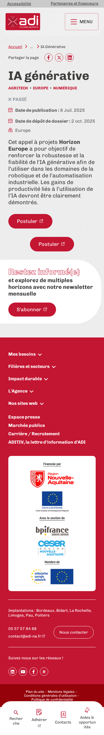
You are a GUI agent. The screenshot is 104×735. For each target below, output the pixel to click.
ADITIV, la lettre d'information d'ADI (47, 442)
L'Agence (17, 391)
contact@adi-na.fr (24, 636)
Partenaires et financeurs (74, 3)
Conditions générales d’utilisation (50, 696)
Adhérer (39, 719)
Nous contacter (73, 632)
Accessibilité (19, 3)
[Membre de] (52, 562)
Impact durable (25, 378)
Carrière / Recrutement (34, 433)
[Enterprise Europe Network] (52, 577)
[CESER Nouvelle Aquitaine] (52, 548)
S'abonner (29, 309)
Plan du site (35, 692)
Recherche (16, 721)
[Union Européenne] (52, 502)
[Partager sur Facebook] (33, 671)
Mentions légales (61, 692)
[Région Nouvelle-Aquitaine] (52, 480)
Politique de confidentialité (52, 699)
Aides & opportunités (87, 722)
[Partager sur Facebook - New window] (48, 57)
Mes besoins (22, 354)
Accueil (15, 46)
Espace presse (24, 417)
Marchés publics (26, 425)
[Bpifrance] (52, 531)
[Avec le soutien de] (52, 518)
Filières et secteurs (29, 366)
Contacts (63, 722)
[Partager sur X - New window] (59, 57)
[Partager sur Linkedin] (12, 671)
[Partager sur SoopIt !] (44, 671)
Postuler (28, 221)
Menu (86, 21)
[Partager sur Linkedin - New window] (69, 57)
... (31, 46)
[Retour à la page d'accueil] (23, 21)
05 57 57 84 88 (22, 628)
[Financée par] (52, 465)
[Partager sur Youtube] (23, 671)
